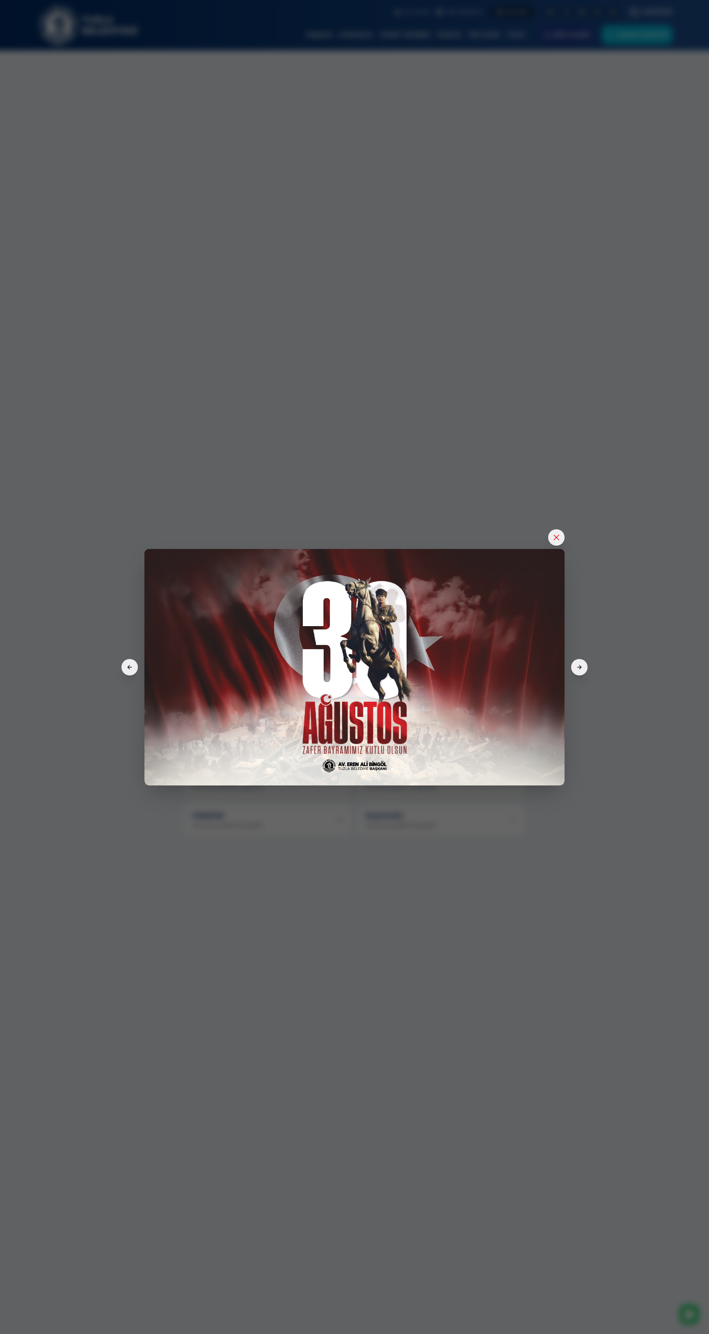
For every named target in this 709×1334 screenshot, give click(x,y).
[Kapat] (556, 537)
